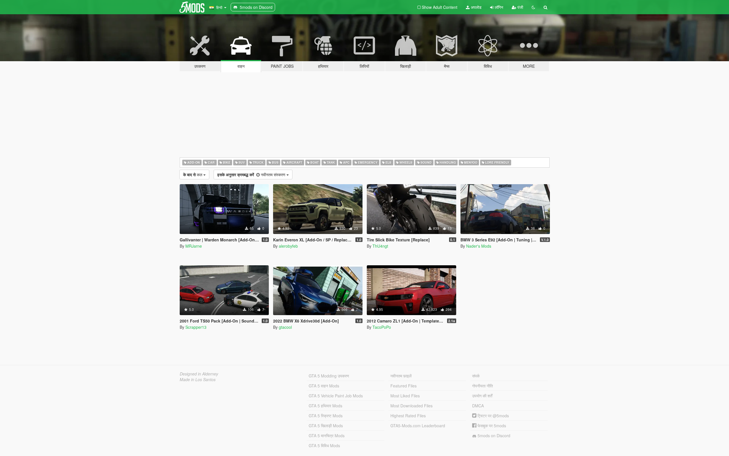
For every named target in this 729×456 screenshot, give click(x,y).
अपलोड (476, 7)
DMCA (478, 405)
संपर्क (476, 376)
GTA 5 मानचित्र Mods (327, 435)
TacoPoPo (381, 327)
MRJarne (193, 246)
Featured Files (403, 386)
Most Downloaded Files (411, 405)
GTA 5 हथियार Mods (325, 405)
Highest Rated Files (408, 415)
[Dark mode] (533, 7)
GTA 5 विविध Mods (324, 445)
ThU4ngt (380, 246)
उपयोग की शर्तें (482, 396)
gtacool (285, 327)
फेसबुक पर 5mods (491, 425)
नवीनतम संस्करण (251, 174)
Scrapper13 (195, 327)
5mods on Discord (493, 435)
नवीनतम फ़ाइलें (400, 376)
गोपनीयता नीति (482, 386)
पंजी (519, 7)
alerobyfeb (288, 246)
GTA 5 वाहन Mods (324, 386)
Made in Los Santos (198, 379)
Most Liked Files (405, 396)
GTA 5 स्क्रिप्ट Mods (326, 415)
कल (193, 174)
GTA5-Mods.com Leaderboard (417, 425)
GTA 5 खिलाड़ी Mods (326, 425)
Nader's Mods (478, 246)
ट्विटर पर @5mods (492, 415)
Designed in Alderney (199, 374)
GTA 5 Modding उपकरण (329, 376)
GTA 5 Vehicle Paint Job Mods (336, 396)
